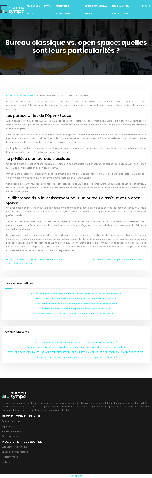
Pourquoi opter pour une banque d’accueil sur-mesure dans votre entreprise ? (76, 357)
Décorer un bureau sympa (96, 9)
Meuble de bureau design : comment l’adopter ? (118, 259)
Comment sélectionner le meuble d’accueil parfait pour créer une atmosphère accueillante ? (76, 347)
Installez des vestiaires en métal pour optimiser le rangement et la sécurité (76, 298)
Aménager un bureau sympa (64, 9)
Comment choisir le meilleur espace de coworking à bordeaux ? (76, 308)
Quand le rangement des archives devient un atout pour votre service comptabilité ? (76, 293)
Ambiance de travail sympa (39, 9)
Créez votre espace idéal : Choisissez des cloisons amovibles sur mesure (36, 261)
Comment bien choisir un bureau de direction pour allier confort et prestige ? (76, 313)
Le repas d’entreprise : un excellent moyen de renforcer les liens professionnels (76, 303)
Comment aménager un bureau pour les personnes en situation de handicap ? (76, 342)
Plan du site (76, 476)
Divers (146, 5)
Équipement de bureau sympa (120, 9)
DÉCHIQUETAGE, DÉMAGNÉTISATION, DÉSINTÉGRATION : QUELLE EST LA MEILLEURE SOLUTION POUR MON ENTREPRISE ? (76, 352)
